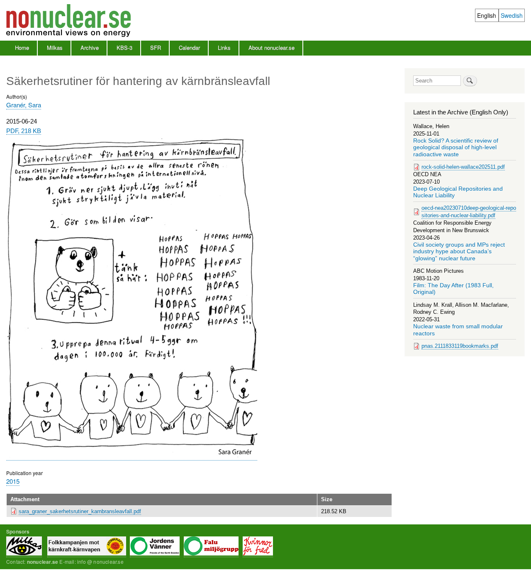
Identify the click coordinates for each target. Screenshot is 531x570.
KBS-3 (124, 47)
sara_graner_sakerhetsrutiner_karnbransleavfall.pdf (80, 511)
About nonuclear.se (271, 47)
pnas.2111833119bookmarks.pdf (459, 346)
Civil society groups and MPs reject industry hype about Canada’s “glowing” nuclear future (459, 252)
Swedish (512, 15)
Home (22, 47)
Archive (89, 47)
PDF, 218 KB (23, 130)
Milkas (55, 47)
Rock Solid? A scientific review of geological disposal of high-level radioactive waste (455, 148)
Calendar (189, 47)
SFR (155, 47)
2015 (12, 481)
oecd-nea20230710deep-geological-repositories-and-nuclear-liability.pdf (468, 211)
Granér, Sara (23, 104)
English (486, 15)
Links (224, 47)
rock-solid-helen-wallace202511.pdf (463, 167)
